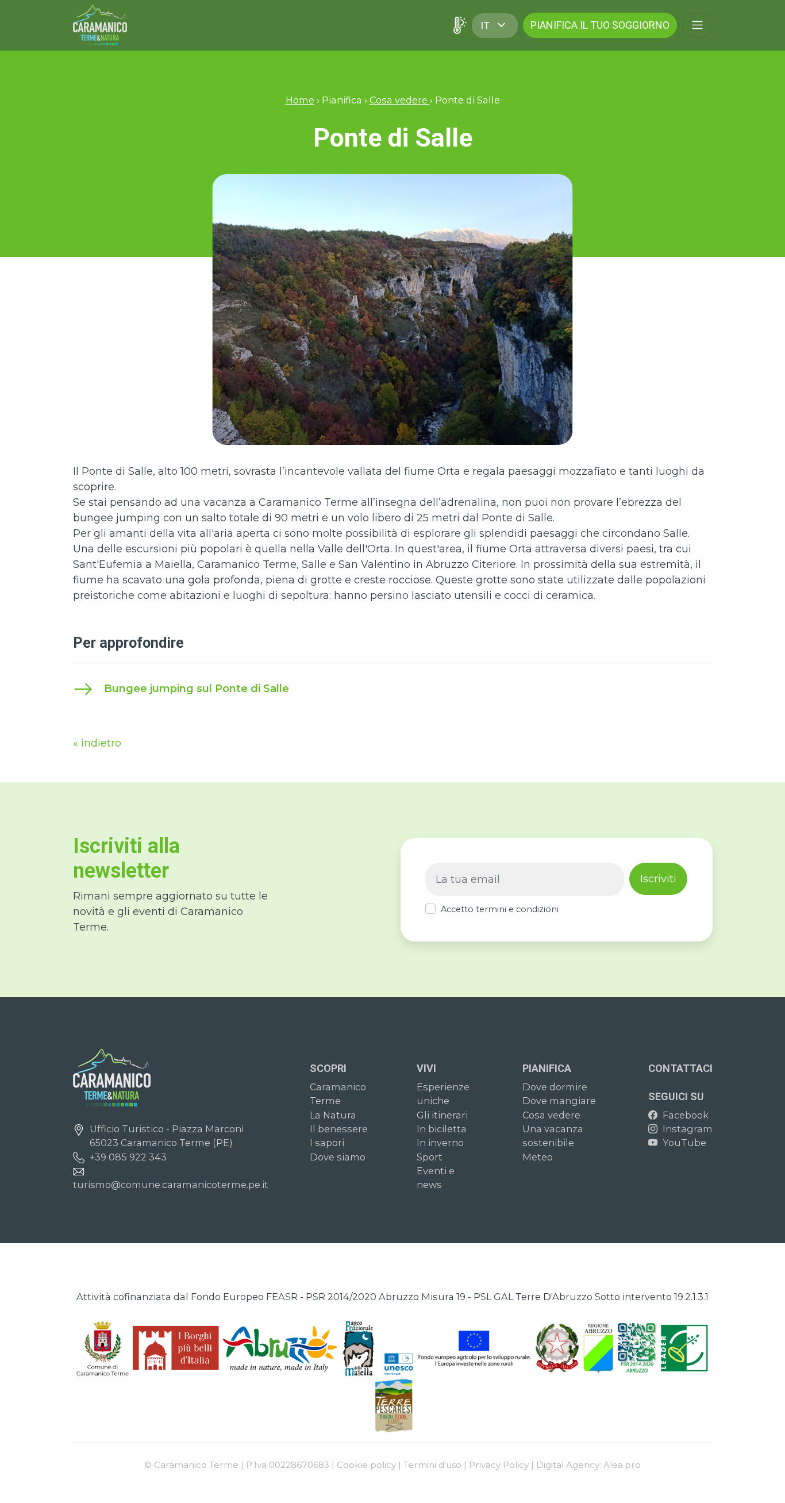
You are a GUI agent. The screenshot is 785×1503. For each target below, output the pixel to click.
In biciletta (442, 1129)
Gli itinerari (442, 1115)
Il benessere (339, 1129)
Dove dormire (554, 1087)
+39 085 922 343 (128, 1157)
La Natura (333, 1115)
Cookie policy (366, 1464)
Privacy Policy (499, 1464)
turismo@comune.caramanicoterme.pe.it (170, 1184)
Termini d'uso (432, 1464)
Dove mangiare (559, 1100)
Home (300, 100)
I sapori (327, 1142)
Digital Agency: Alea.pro (588, 1464)
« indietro (97, 743)
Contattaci (680, 1068)
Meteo (537, 1157)
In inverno (440, 1142)
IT (485, 26)
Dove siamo (337, 1157)
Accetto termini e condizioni (500, 909)
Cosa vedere (400, 100)
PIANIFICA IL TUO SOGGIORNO (599, 25)
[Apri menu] (697, 26)
